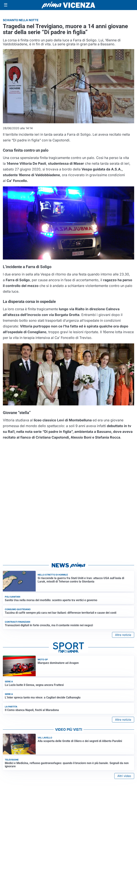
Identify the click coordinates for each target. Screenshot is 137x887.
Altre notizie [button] (123, 635)
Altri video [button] (124, 776)
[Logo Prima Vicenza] (68, 5)
